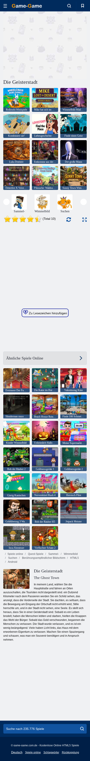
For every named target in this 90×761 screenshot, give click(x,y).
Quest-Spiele (35, 554)
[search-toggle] (69, 6)
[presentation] (6, 202)
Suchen (12, 557)
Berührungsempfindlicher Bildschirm (43, 557)
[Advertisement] (40, 44)
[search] (82, 729)
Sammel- (53, 554)
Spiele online (15, 554)
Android (12, 561)
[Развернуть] (84, 220)
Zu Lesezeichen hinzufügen (47, 313)
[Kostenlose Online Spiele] (27, 6)
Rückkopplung (70, 752)
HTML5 (74, 557)
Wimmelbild (70, 554)
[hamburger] (5, 6)
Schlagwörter (51, 752)
